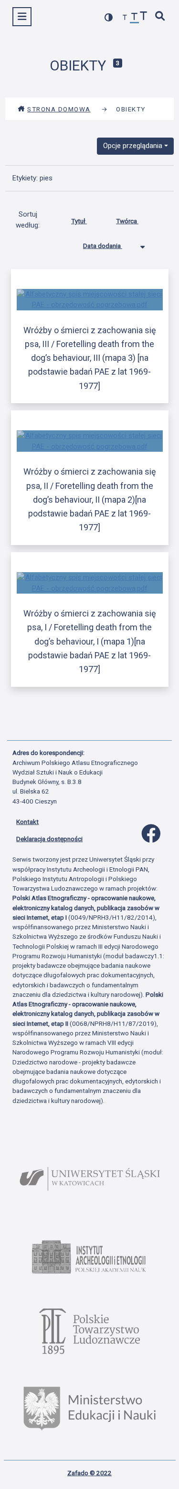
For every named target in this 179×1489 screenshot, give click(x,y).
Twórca (127, 221)
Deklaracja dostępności (49, 839)
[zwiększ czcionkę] (143, 16)
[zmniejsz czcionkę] (125, 17)
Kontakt (27, 821)
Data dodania (102, 245)
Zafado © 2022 (89, 1473)
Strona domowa (59, 109)
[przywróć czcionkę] (134, 17)
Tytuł (79, 221)
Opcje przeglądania (132, 145)
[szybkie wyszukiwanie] (160, 16)
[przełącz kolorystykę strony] (109, 17)
